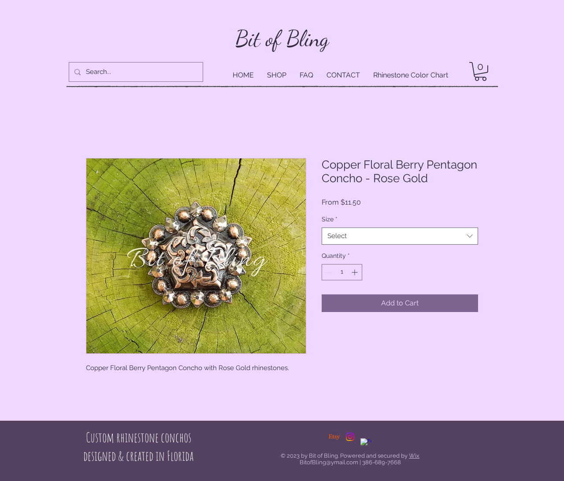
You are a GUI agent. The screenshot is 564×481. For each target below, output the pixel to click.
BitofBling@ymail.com (329, 463)
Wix (414, 456)
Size (330, 220)
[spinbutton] (342, 273)
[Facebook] (365, 444)
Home (96, 127)
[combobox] (400, 237)
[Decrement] (328, 273)
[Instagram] (350, 437)
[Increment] (355, 273)
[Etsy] (334, 437)
